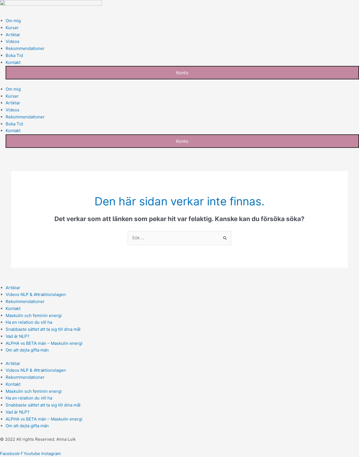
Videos (12, 41)
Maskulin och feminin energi (34, 315)
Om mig (13, 20)
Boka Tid (14, 55)
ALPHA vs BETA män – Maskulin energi (44, 343)
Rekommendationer (25, 48)
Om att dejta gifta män (27, 350)
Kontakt (13, 62)
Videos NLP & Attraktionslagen (36, 294)
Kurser (12, 27)
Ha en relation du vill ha (29, 322)
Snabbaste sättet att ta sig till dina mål (43, 329)
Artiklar (13, 34)
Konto (182, 72)
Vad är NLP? (17, 336)
